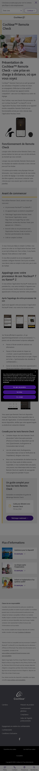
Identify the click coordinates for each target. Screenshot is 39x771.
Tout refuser (19, 392)
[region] (19, 385)
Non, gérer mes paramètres (19, 387)
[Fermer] (35, 372)
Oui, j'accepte (19, 397)
